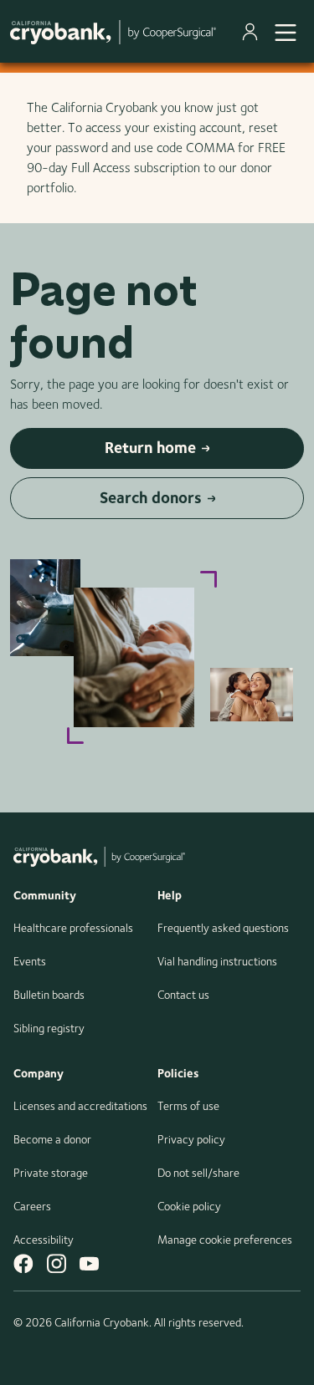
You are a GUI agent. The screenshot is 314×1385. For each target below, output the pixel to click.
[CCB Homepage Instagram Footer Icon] (56, 1263)
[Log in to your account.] (253, 31)
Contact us (183, 994)
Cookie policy (189, 1206)
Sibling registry (49, 1028)
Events (29, 961)
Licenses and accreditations (80, 1106)
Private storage (50, 1172)
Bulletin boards (49, 994)
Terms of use (188, 1106)
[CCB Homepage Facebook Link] (23, 1263)
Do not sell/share (198, 1172)
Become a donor (52, 1139)
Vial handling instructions (217, 961)
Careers (32, 1206)
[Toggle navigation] (285, 32)
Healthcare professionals (73, 927)
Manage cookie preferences (224, 1239)
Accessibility (43, 1239)
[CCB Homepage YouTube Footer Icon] (89, 1263)
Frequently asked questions (223, 927)
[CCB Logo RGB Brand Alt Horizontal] (113, 31)
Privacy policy (191, 1139)
